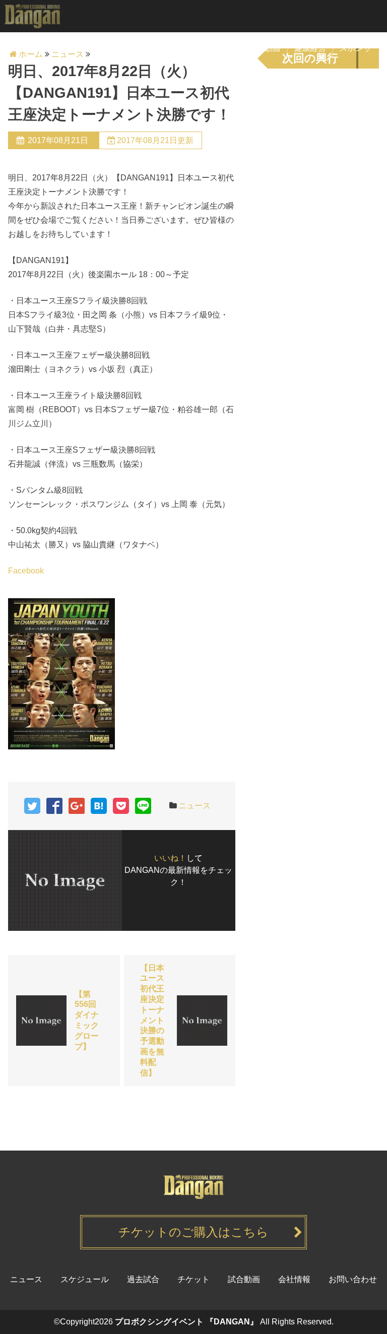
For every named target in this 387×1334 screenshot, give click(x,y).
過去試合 (219, 48)
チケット (174, 48)
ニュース (66, 48)
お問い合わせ (353, 1279)
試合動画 (265, 48)
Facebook (26, 570)
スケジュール (120, 48)
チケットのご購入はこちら (193, 1232)
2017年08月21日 (58, 140)
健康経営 (310, 48)
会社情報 (294, 1279)
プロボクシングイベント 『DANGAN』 (186, 1321)
